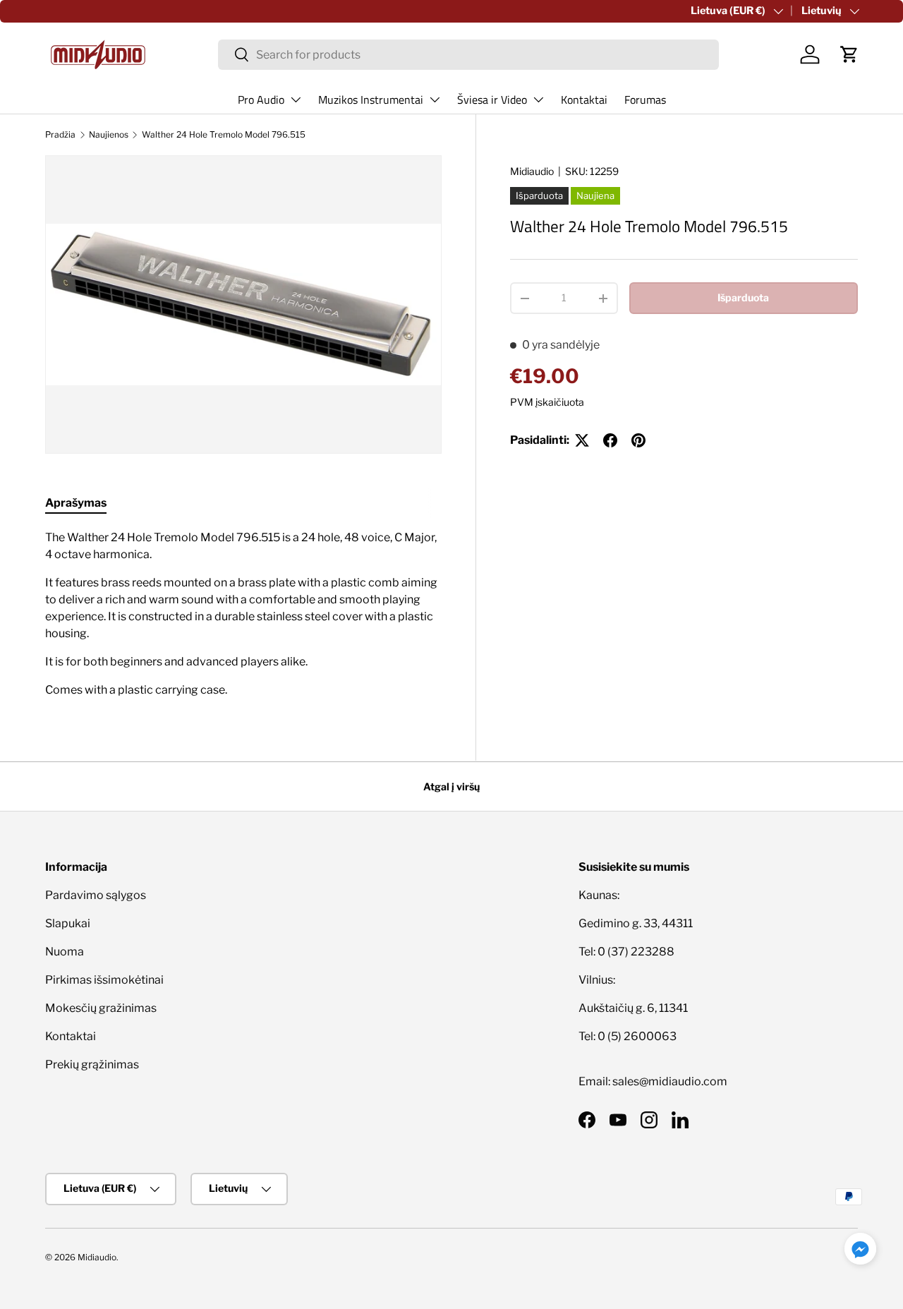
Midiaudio (532, 171)
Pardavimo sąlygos (95, 895)
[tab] (76, 503)
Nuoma (64, 951)
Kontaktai (584, 99)
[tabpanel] (243, 614)
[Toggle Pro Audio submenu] (295, 99)
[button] (849, 54)
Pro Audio (261, 99)
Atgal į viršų (451, 786)
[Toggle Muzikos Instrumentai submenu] (434, 99)
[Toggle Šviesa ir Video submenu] (538, 99)
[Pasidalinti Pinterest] (638, 440)
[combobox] (468, 55)
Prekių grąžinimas (92, 1064)
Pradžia (60, 134)
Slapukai (67, 923)
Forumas (645, 99)
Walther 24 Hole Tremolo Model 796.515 (223, 134)
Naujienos (108, 134)
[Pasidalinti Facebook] (610, 440)
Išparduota (743, 297)
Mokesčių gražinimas (101, 1008)
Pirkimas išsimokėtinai (104, 980)
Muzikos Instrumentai (370, 99)
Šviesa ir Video (492, 99)
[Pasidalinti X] (582, 440)
